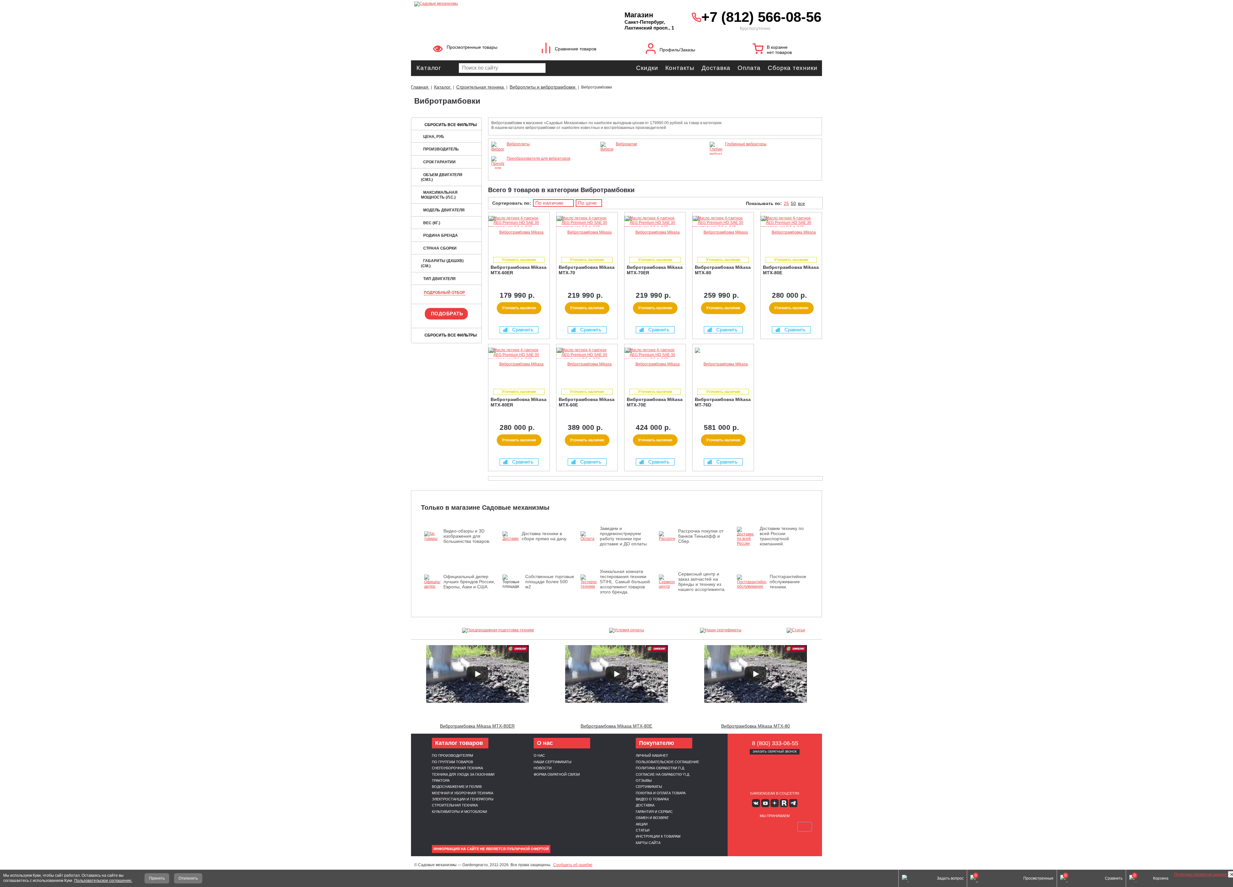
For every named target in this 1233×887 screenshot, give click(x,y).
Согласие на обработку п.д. (663, 774)
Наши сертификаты (553, 762)
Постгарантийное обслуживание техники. (788, 581)
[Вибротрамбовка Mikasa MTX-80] (723, 232)
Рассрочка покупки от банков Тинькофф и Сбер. (700, 536)
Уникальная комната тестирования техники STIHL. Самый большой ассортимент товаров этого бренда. (625, 581)
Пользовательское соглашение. (103, 880)
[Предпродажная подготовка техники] (498, 630)
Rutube (784, 803)
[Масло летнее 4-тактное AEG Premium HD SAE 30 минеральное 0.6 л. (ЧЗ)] (517, 227)
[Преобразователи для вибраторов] (497, 173)
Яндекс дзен (775, 803)
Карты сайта (648, 843)
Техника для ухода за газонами (463, 774)
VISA (744, 826)
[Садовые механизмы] (505, 3)
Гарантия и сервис (654, 812)
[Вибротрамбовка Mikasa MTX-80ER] (519, 364)
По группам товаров (452, 762)
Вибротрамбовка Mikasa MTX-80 (755, 726)
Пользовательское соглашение (667, 762)
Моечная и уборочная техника (462, 793)
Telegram (793, 803)
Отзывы (644, 780)
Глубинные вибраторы (745, 144)
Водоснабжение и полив (457, 787)
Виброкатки (626, 144)
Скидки (647, 67)
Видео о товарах (652, 799)
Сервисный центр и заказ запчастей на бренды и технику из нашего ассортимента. (702, 581)
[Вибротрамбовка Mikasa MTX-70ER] (655, 232)
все (801, 203)
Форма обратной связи (557, 774)
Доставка (716, 67)
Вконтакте (756, 803)
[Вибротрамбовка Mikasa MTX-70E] (655, 364)
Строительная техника (455, 805)
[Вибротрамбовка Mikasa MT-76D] (723, 364)
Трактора (441, 780)
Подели (781, 826)
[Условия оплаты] (626, 630)
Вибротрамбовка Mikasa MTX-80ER (477, 726)
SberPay (804, 827)
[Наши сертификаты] (721, 630)
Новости (543, 768)
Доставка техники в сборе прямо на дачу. (544, 536)
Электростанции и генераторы (463, 799)
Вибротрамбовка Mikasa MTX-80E (616, 726)
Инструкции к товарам (658, 836)
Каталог (428, 67)
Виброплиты (518, 144)
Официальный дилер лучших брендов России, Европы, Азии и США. (469, 581)
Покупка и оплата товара (661, 793)
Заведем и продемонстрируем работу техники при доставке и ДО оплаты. (624, 536)
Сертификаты (649, 787)
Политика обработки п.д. (660, 768)
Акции (642, 824)
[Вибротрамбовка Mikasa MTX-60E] (587, 364)
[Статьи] (796, 630)
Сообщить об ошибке (572, 865)
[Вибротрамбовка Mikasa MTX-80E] (791, 232)
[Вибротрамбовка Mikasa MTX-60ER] (519, 232)
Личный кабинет (652, 755)
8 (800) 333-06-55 (775, 743)
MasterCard (759, 826)
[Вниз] (1204, 45)
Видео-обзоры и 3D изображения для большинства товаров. (466, 536)
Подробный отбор (444, 292)
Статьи (643, 830)
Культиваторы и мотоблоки (459, 812)
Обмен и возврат (652, 818)
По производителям (452, 755)
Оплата (749, 67)
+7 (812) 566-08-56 (760, 17)
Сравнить (522, 329)
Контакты (680, 67)
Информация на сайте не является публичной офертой (491, 849)
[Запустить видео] (477, 674)
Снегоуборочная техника (457, 768)
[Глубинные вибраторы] (716, 154)
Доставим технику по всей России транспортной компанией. (782, 536)
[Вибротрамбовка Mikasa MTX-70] (587, 232)
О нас (539, 755)
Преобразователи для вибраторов (538, 158)
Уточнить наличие (519, 308)
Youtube (765, 803)
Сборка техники (793, 67)
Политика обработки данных (1201, 874)
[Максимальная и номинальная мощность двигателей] (1204, 853)
